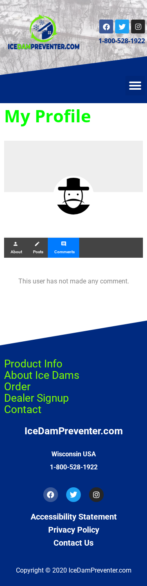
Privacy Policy (73, 530)
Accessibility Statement (74, 517)
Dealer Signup (36, 398)
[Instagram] (138, 26)
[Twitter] (122, 26)
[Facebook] (106, 26)
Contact (23, 409)
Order (17, 386)
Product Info (33, 363)
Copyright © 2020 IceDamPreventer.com (73, 570)
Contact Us (73, 543)
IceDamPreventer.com (73, 431)
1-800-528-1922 (121, 40)
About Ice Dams (41, 375)
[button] (135, 85)
